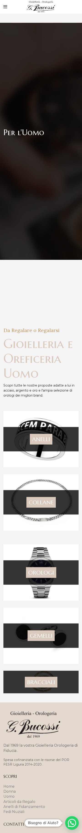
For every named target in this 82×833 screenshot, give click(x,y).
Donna (9, 791)
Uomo (9, 796)
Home (9, 786)
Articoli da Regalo (19, 801)
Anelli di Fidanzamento (24, 807)
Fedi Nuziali (13, 812)
